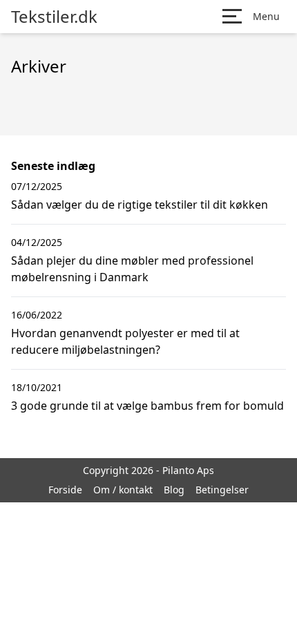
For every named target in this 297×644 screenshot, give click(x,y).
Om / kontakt (123, 489)
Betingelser (222, 489)
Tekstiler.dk (54, 17)
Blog (174, 489)
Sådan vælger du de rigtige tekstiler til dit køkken (139, 204)
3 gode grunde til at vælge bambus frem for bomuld (147, 405)
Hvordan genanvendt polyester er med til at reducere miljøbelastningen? (125, 341)
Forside (65, 489)
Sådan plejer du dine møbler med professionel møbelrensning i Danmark (132, 269)
